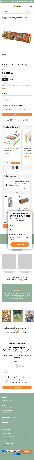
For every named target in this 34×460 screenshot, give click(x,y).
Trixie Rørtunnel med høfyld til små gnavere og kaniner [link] (21, 182)
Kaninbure (19, 17)
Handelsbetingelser (7, 408)
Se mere (4, 88)
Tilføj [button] (16, 163)
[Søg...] (28, 11)
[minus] (3, 101)
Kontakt (4, 405)
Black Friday (5, 420)
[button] (17, 114)
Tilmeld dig (17, 387)
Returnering (5, 415)
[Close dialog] (30, 212)
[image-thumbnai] (4, 55)
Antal (3, 98)
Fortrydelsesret (6, 412)
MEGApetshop (19, 457)
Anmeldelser (5, 422)
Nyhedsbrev (5, 425)
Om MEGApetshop (7, 400)
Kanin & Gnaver (11, 17)
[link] (12, 138)
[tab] (13, 304)
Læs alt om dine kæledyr (8, 417)
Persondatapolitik (7, 410)
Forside (4, 17)
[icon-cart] (30, 6)
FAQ (3, 403)
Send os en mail (5, 445)
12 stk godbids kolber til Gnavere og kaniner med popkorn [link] (12, 149)
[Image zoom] (17, 36)
